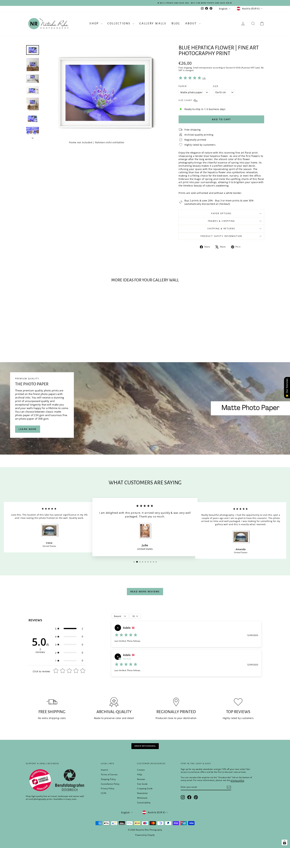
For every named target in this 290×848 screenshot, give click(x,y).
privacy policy (192, 438)
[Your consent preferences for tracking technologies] (284, 842)
